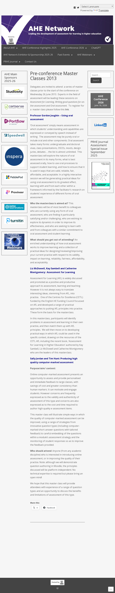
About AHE (9, 47)
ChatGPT (96, 47)
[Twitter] (78, 7)
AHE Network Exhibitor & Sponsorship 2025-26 (28, 54)
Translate (103, 10)
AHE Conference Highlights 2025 (39, 47)
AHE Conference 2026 (72, 47)
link (67, 109)
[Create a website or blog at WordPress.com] (57, 588)
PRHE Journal (11, 61)
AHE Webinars (84, 54)
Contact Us (30, 61)
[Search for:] (101, 75)
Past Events (64, 54)
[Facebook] (75, 7)
